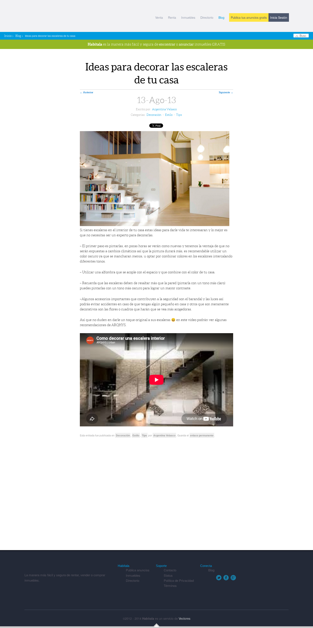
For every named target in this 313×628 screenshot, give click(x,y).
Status (168, 575)
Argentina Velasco (164, 109)
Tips (179, 114)
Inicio (7, 35)
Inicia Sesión (278, 17)
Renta (172, 17)
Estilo (168, 114)
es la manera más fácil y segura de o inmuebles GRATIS (156, 44)
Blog (221, 17)
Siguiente (226, 92)
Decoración (153, 114)
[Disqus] (156, 495)
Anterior (86, 92)
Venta (159, 17)
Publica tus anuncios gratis (249, 17)
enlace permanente (202, 435)
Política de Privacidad (179, 580)
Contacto (170, 570)
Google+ (233, 577)
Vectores (184, 618)
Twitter (218, 577)
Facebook (226, 577)
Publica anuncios (137, 570)
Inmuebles (188, 17)
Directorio (206, 17)
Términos (170, 585)
